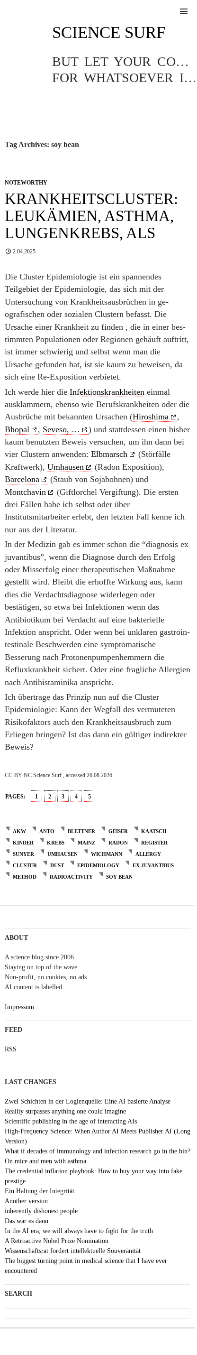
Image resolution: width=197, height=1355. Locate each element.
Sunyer (23, 854)
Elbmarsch (109, 454)
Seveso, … (61, 429)
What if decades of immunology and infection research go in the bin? (97, 1151)
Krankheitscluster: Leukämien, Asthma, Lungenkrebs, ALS (91, 215)
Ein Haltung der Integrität (39, 1191)
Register (154, 842)
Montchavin (25, 492)
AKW (19, 831)
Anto (46, 831)
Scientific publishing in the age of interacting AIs (71, 1121)
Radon (118, 842)
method (24, 877)
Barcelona (22, 479)
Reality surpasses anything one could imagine (65, 1111)
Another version (26, 1201)
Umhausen (65, 467)
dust (57, 865)
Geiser (118, 831)
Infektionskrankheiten (107, 392)
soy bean (119, 877)
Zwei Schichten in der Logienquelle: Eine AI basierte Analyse (87, 1101)
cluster (25, 865)
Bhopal (17, 429)
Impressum (19, 1007)
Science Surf (108, 32)
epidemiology (98, 865)
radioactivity (71, 877)
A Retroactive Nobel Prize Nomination (56, 1240)
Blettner (81, 831)
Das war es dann (26, 1221)
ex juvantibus (153, 865)
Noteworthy (26, 182)
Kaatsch (154, 831)
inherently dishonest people (41, 1211)
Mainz (86, 842)
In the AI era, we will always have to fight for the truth (79, 1230)
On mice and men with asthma (45, 1161)
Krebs (55, 842)
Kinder (23, 842)
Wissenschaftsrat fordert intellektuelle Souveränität (73, 1250)
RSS (11, 1049)
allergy (148, 854)
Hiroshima (151, 416)
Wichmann (106, 854)
